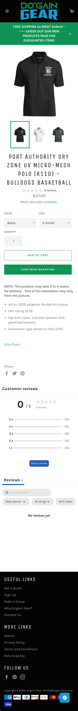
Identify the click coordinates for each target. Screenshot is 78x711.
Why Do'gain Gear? (18, 608)
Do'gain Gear (34, 690)
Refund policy (14, 656)
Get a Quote (13, 588)
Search (9, 636)
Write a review (39, 463)
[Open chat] (65, 698)
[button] (39, 419)
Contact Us (12, 615)
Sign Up (10, 595)
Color (8, 213)
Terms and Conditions (21, 649)
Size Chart (12, 344)
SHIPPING (50, 202)
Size (42, 213)
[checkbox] (66, 502)
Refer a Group (14, 601)
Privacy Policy (14, 642)
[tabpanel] (39, 525)
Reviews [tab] (13, 480)
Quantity (10, 231)
